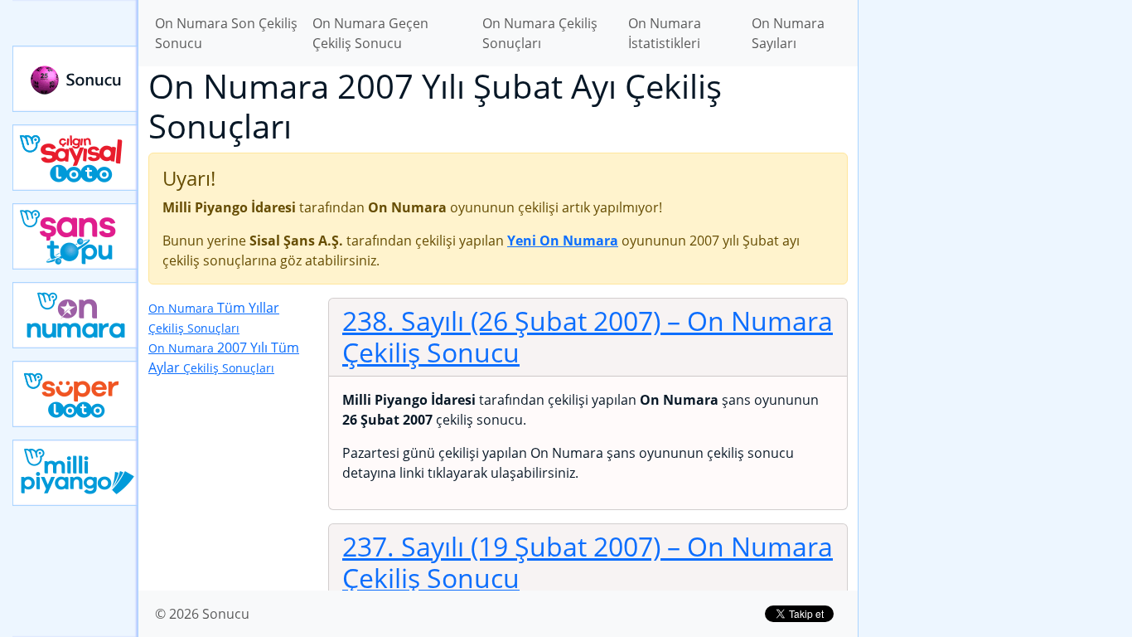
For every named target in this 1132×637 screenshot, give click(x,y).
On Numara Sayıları (788, 33)
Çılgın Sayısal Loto (75, 157)
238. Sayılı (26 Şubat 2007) (587, 336)
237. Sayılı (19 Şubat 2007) (587, 562)
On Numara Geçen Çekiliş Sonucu (370, 33)
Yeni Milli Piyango (75, 473)
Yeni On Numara (75, 315)
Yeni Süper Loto (75, 394)
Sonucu (75, 79)
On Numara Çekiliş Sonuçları (539, 33)
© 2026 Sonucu (202, 614)
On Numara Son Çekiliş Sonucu (226, 33)
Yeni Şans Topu (75, 236)
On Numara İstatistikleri (664, 33)
